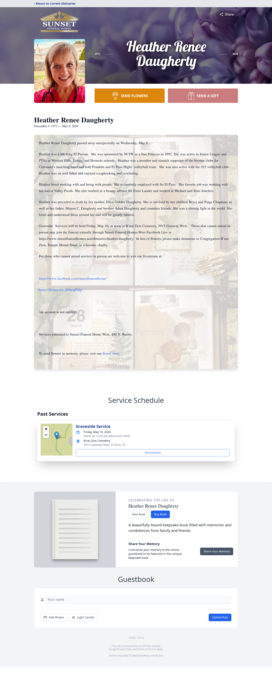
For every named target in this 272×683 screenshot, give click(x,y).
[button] (56, 435)
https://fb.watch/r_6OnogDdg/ (60, 289)
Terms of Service (147, 649)
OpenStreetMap (140, 655)
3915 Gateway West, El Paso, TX (104, 445)
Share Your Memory (217, 551)
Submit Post (220, 617)
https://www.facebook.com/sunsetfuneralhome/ (73, 278)
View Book (138, 514)
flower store (111, 353)
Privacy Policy (124, 649)
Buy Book (160, 514)
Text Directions (153, 452)
